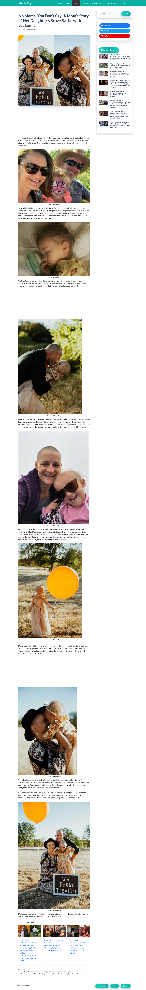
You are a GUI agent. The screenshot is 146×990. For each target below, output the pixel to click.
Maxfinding (24, 3)
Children (85, 3)
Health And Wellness (113, 3)
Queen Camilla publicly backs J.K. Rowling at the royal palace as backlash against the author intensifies (120, 124)
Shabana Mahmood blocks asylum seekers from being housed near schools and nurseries (118, 93)
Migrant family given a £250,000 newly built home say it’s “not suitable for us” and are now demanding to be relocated (120, 104)
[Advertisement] (54, 122)
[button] (125, 3)
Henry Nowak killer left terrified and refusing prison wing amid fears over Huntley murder (119, 74)
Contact (125, 986)
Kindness (60, 3)
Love (68, 3)
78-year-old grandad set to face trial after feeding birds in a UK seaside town (120, 65)
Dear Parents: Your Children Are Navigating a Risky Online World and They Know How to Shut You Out (53, 974)
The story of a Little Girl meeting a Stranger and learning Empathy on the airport (46, 972)
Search (126, 14)
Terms (115, 986)
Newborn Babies (97, 3)
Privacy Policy (102, 986)
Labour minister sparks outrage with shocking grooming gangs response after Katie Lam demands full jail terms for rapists (120, 114)
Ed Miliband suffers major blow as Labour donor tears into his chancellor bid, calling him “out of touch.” (120, 57)
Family (76, 3)
